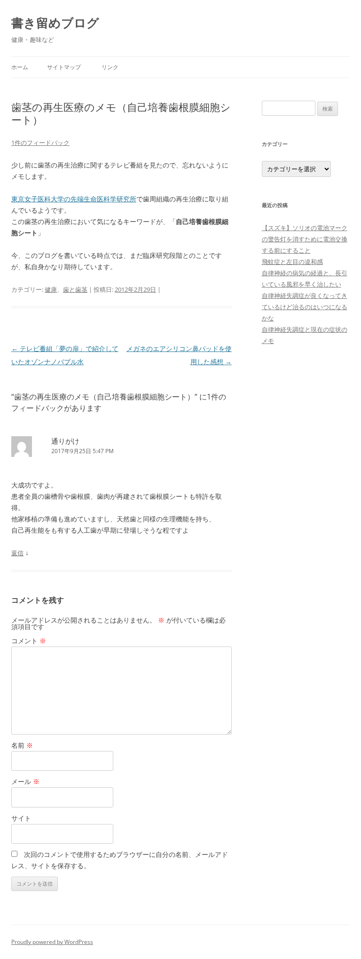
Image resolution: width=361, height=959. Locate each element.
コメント (28, 640)
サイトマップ (64, 67)
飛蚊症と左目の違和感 (292, 261)
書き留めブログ (55, 22)
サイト (21, 818)
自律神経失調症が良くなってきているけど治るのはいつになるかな (304, 306)
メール (25, 781)
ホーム (19, 67)
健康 (51, 289)
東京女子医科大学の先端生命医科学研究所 (73, 198)
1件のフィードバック (40, 142)
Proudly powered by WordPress (52, 942)
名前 (22, 745)
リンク (110, 67)
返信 (17, 553)
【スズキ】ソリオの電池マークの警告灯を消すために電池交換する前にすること (304, 239)
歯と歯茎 (75, 289)
